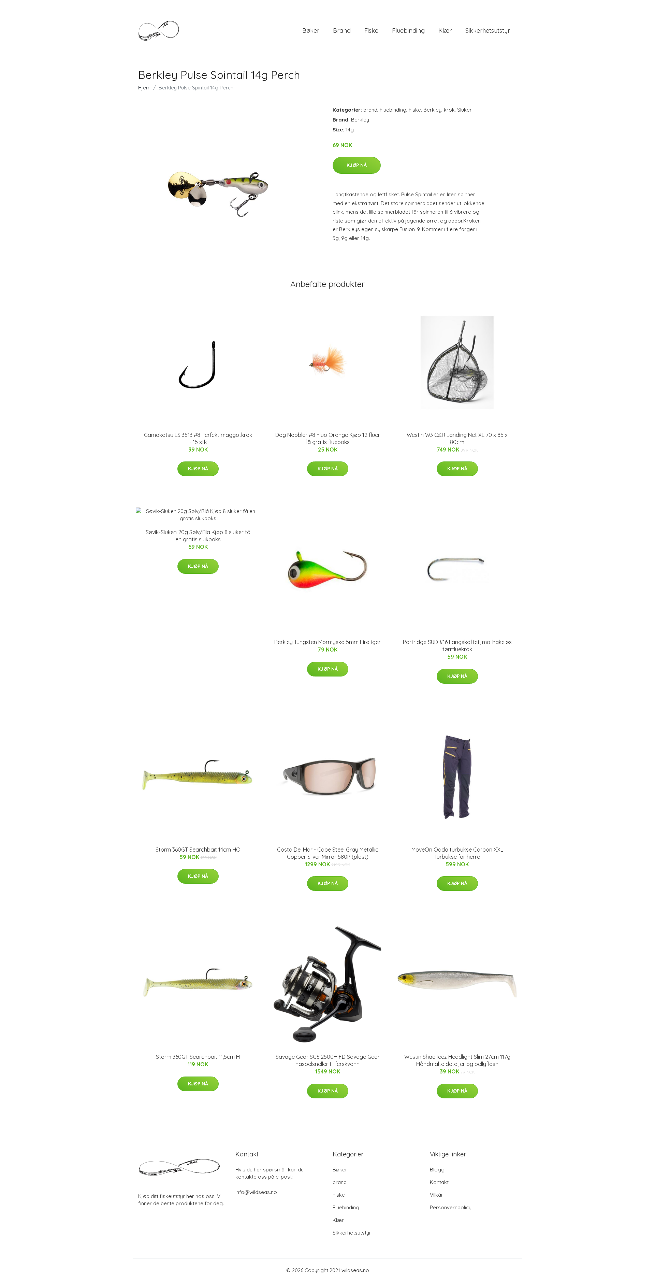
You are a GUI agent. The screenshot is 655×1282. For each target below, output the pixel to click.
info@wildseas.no (256, 1192)
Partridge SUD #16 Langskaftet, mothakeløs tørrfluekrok (457, 646)
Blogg (437, 1169)
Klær (445, 30)
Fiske (371, 30)
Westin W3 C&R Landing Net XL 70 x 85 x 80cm (457, 438)
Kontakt (439, 1182)
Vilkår (436, 1195)
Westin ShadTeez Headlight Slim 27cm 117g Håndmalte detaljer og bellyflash (457, 1060)
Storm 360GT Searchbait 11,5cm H (198, 1056)
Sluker (464, 109)
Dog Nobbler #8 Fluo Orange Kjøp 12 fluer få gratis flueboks (327, 438)
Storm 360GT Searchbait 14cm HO (198, 849)
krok (449, 109)
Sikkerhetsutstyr (487, 30)
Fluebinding (408, 30)
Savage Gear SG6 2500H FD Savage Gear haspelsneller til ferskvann (328, 1060)
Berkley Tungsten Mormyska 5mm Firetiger (327, 642)
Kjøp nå (357, 165)
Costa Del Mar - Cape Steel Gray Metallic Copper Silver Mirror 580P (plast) (327, 853)
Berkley (432, 109)
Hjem (144, 87)
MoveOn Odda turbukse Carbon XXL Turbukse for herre (457, 853)
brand (342, 30)
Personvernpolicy (450, 1207)
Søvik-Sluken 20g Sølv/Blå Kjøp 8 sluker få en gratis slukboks (198, 536)
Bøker (310, 30)
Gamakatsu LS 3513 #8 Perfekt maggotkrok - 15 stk (198, 438)
